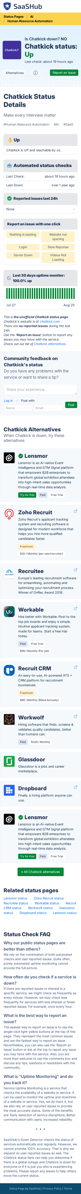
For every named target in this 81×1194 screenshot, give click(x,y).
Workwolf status (40, 908)
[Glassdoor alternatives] (9, 761)
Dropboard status (33, 913)
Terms (68, 1188)
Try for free (27, 495)
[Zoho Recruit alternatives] (9, 514)
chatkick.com (50, 321)
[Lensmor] (9, 457)
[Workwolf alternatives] (9, 719)
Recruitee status (16, 903)
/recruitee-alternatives (20, 566)
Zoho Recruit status (49, 898)
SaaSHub (35, 1188)
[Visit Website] (75, 511)
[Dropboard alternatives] (9, 790)
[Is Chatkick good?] (35, 72)
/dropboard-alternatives (22, 784)
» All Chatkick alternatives (40, 872)
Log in (9, 400)
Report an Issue (64, 72)
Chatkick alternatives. (50, 344)
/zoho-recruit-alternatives (23, 508)
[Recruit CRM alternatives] (9, 670)
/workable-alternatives (21, 605)
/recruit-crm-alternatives (22, 664)
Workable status (47, 903)
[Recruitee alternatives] (9, 573)
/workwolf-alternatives (21, 713)
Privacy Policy (52, 1188)
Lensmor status (15, 898)
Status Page (17, 1188)
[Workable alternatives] (9, 611)
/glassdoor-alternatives (21, 755)
